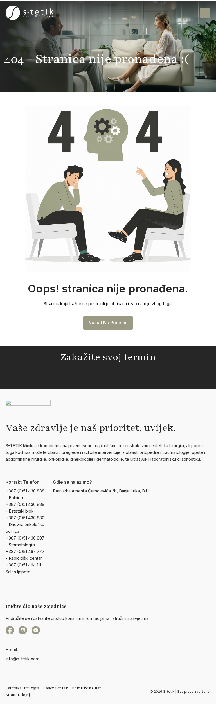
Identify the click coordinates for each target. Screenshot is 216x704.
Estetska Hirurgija (22, 688)
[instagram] (23, 630)
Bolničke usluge (87, 688)
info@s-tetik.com (22, 658)
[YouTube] (36, 630)
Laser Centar (56, 688)
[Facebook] (10, 630)
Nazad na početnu (108, 322)
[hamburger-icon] (205, 13)
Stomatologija (19, 695)
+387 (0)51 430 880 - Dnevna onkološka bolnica (25, 524)
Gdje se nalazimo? (72, 482)
